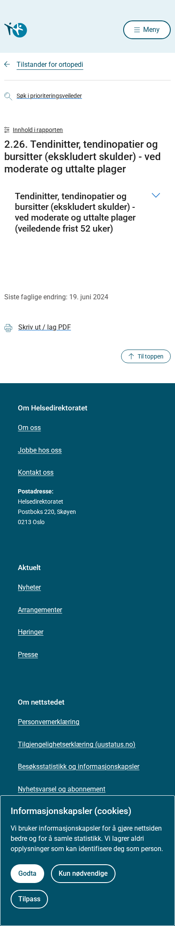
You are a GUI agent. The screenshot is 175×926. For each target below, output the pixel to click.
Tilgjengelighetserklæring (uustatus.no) (76, 744)
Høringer (30, 632)
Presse (28, 655)
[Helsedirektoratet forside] (14, 30)
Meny (151, 30)
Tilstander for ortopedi (50, 64)
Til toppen (151, 356)
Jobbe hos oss (40, 450)
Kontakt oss (36, 472)
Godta (27, 873)
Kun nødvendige (83, 873)
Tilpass (29, 899)
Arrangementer (40, 610)
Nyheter (29, 587)
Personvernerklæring (48, 722)
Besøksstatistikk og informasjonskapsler (78, 767)
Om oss (29, 428)
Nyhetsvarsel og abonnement (61, 789)
